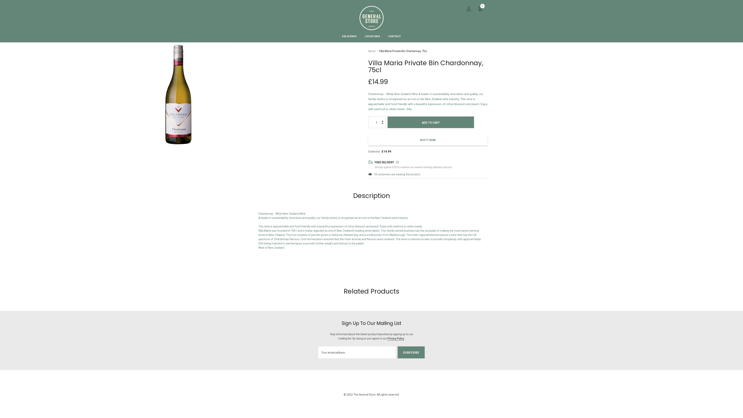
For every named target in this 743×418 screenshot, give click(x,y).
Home (372, 51)
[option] (178, 94)
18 (375, 174)
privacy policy (396, 338)
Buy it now (428, 140)
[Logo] (372, 18)
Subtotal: (374, 151)
